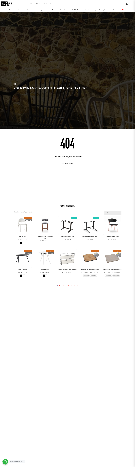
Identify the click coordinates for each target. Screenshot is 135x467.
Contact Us (46, 3)
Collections (64, 10)
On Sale (123, 10)
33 (71, 285)
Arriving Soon (103, 10)
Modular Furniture (77, 10)
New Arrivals (114, 10)
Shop (31, 3)
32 (68, 285)
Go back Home (67, 163)
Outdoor (20, 10)
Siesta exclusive (51, 10)
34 (74, 285)
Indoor (11, 10)
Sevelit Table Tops (91, 10)
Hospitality (38, 10)
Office (29, 10)
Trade (37, 3)
